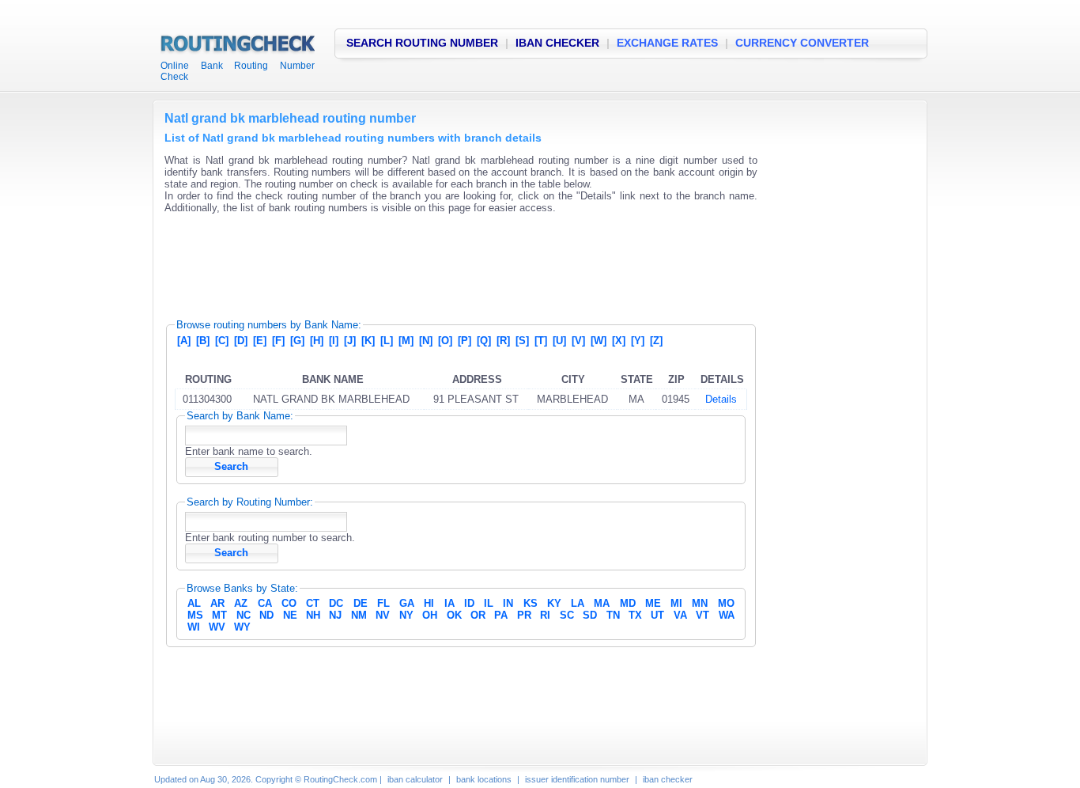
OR (477, 615)
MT (219, 615)
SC (567, 615)
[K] (368, 341)
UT (657, 615)
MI (676, 603)
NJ (335, 615)
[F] (278, 341)
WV (217, 627)
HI (429, 603)
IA (449, 603)
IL (488, 603)
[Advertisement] (452, 261)
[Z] (656, 341)
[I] (333, 341)
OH (429, 615)
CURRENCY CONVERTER (802, 42)
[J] (350, 341)
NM (359, 615)
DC (336, 603)
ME (653, 603)
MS (195, 615)
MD (628, 603)
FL (383, 603)
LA (577, 603)
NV (383, 615)
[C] (221, 341)
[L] (386, 341)
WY (242, 627)
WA (726, 615)
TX (635, 615)
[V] (578, 341)
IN (508, 603)
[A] (184, 341)
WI (193, 627)
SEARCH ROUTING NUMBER (422, 42)
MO (726, 603)
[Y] (637, 341)
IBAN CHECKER (557, 42)
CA (265, 603)
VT (702, 615)
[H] (316, 341)
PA (501, 615)
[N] (425, 341)
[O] (445, 341)
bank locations (484, 779)
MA (602, 603)
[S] (522, 341)
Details (721, 399)
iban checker (668, 779)
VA (680, 615)
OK (454, 615)
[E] (259, 341)
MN (700, 603)
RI (545, 615)
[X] (618, 341)
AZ (240, 603)
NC (243, 615)
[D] (240, 341)
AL (194, 603)
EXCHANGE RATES (667, 42)
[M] (405, 341)
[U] (559, 341)
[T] (540, 341)
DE (360, 603)
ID (469, 603)
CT (312, 603)
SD (590, 615)
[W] (598, 341)
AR (217, 603)
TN (613, 615)
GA (406, 603)
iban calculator (415, 779)
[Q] (484, 341)
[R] (503, 341)
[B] (203, 341)
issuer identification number (577, 779)
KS (530, 603)
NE (290, 615)
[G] (297, 341)
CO (288, 603)
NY (406, 615)
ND (266, 615)
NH (313, 615)
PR (524, 615)
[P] (464, 341)
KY (554, 603)
